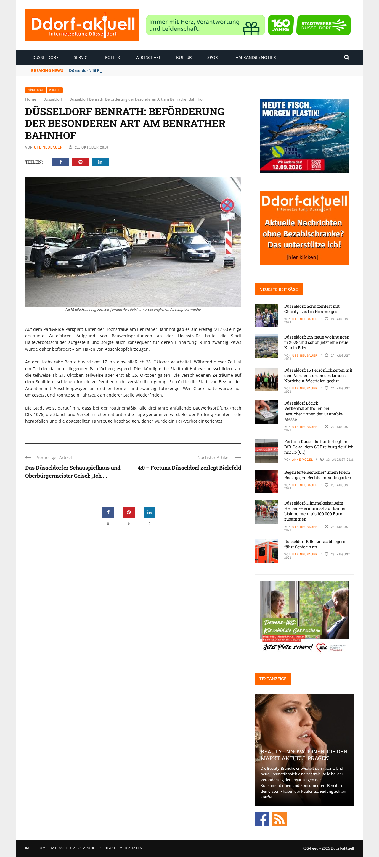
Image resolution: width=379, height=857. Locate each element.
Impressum (35, 847)
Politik (112, 57)
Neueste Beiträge (278, 289)
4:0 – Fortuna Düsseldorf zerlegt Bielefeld (189, 467)
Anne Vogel (302, 460)
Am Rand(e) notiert (257, 57)
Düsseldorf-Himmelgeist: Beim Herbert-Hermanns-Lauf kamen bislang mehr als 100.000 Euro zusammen (315, 511)
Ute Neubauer (48, 147)
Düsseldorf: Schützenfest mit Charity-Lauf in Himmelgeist (312, 308)
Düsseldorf (45, 57)
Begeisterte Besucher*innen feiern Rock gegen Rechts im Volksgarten (317, 474)
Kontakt (107, 847)
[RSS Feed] (279, 818)
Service (82, 57)
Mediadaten (130, 847)
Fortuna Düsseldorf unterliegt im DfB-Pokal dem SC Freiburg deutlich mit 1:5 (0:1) (319, 447)
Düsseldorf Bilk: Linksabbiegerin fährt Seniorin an (315, 544)
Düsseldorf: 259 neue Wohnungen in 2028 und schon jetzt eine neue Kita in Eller (316, 342)
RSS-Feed (310, 848)
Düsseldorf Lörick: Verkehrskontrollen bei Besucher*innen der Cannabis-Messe (313, 411)
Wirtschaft (148, 57)
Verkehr (54, 90)
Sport (213, 57)
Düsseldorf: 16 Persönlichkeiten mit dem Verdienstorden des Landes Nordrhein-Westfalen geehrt (318, 375)
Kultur (184, 57)
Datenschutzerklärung (72, 847)
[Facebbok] (262, 818)
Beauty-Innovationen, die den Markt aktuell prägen (304, 755)
